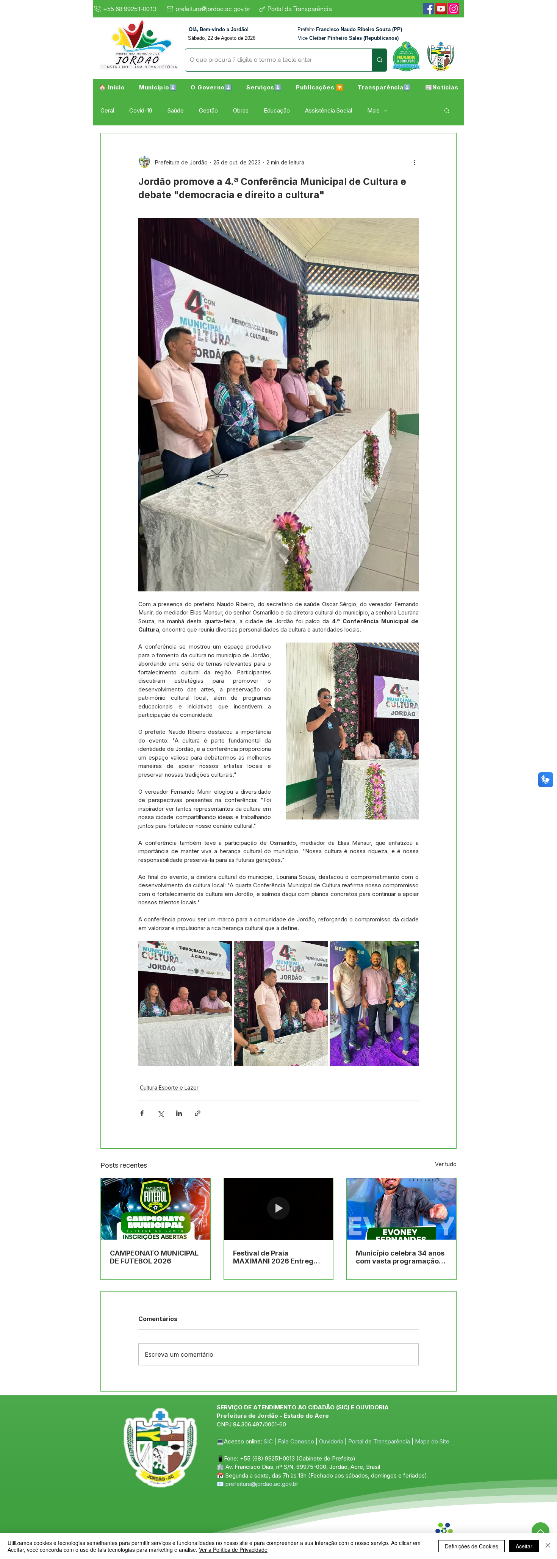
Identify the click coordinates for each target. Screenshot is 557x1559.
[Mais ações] (414, 162)
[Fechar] (547, 1546)
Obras (241, 110)
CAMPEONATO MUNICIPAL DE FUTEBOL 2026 (154, 1257)
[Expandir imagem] (185, 1003)
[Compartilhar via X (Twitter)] (160, 1113)
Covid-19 (140, 110)
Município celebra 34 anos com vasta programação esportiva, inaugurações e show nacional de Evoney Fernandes (400, 1257)
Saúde (175, 110)
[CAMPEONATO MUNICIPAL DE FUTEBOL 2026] (155, 1209)
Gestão (208, 110)
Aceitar (524, 1546)
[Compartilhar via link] (197, 1113)
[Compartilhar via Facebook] (142, 1113)
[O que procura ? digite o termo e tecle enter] (379, 60)
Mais (373, 110)
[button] (157, 87)
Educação (277, 110)
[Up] (540, 1531)
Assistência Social (328, 110)
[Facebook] (428, 8)
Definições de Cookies (471, 1546)
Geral (107, 110)
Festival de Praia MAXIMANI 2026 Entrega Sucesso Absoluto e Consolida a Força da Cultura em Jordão (275, 1257)
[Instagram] (453, 8)
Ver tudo (446, 1164)
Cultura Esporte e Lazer (169, 1087)
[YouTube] (441, 8)
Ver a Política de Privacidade (233, 1549)
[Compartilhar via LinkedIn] (179, 1113)
